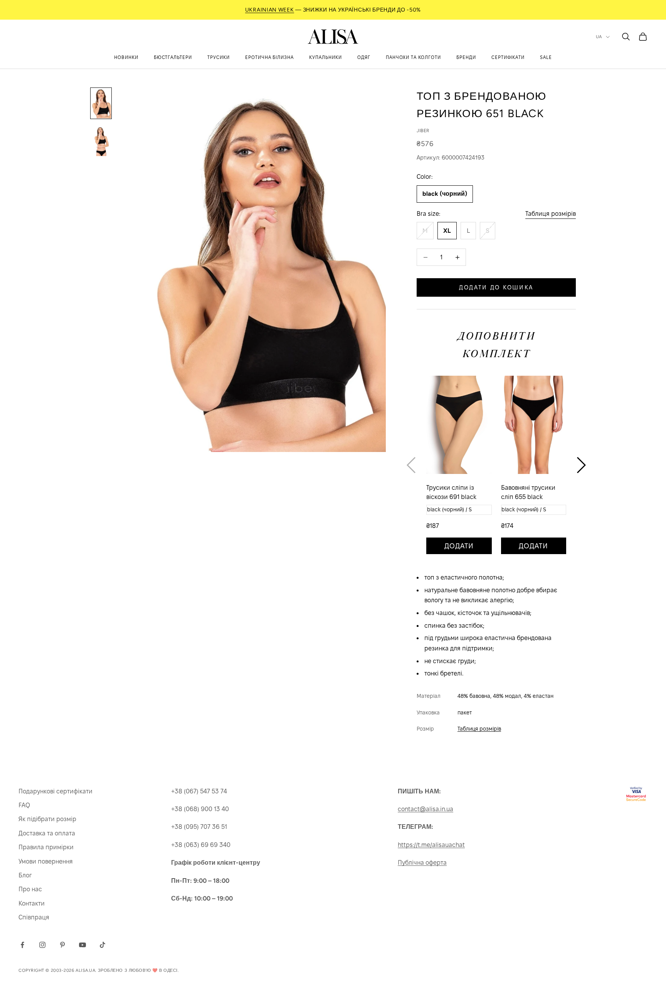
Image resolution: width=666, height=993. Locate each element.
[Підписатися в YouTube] (82, 945)
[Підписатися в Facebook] (22, 945)
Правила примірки (46, 847)
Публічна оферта (422, 862)
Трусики (218, 57)
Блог (25, 875)
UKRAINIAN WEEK (269, 10)
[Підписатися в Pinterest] (62, 945)
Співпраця (33, 917)
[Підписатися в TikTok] (102, 945)
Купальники (325, 57)
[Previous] (411, 465)
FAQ (24, 805)
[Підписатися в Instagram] (42, 945)
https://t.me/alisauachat (431, 845)
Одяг (363, 57)
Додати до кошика (496, 287)
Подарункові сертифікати (55, 791)
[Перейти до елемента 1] (101, 103)
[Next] (581, 465)
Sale (546, 57)
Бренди (466, 57)
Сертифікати (508, 57)
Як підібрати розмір (47, 819)
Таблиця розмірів (550, 213)
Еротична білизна (269, 57)
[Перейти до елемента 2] (101, 141)
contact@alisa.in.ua (425, 809)
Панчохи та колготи (413, 57)
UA (599, 36)
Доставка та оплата (46, 833)
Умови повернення (45, 861)
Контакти (31, 903)
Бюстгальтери (173, 57)
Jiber (423, 130)
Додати (459, 545)
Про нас (30, 889)
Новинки (126, 57)
